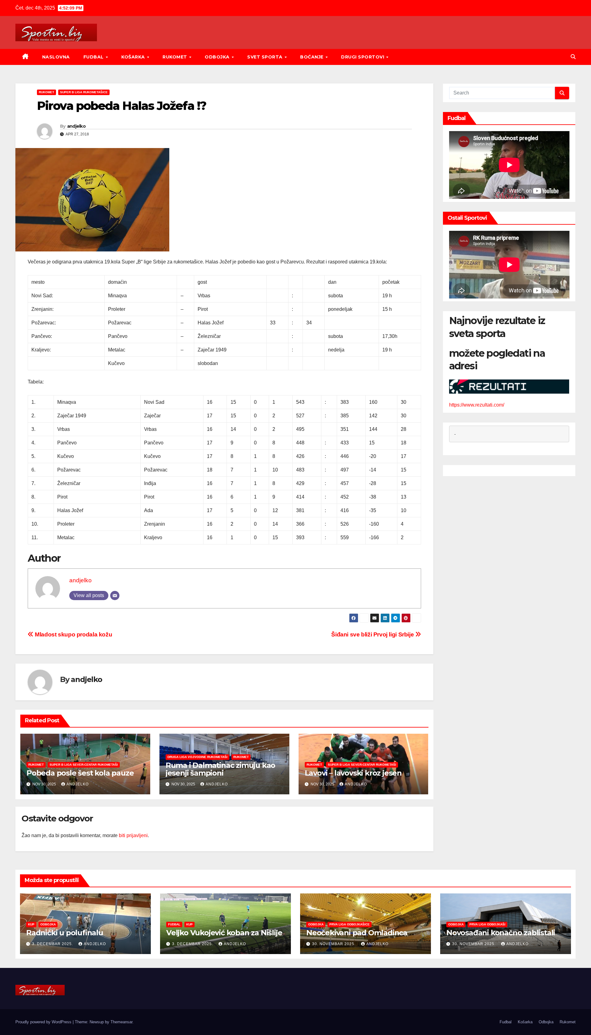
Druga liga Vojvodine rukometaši (197, 757)
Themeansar (121, 1022)
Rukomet (175, 57)
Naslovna (56, 57)
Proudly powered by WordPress (44, 1022)
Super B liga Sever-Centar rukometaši (84, 764)
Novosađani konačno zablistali (500, 932)
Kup (31, 924)
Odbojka (218, 57)
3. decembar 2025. (53, 944)
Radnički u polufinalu (64, 932)
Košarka (133, 57)
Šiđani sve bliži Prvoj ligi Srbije (373, 634)
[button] (573, 56)
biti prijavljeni (133, 835)
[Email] (114, 595)
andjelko (76, 126)
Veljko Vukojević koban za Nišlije (224, 932)
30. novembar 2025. (334, 944)
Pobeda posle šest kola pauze (80, 772)
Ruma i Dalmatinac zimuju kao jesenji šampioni (220, 769)
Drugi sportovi (363, 57)
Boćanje (312, 57)
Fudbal (94, 57)
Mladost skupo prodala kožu (73, 634)
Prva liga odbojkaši (487, 924)
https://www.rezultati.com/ (476, 404)
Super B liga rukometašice (84, 92)
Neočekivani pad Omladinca (356, 932)
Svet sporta (265, 57)
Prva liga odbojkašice (349, 924)
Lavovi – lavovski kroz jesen (353, 772)
